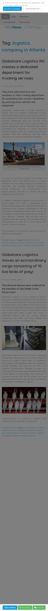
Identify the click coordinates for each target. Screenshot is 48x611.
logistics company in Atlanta (21, 243)
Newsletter (24, 16)
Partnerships (24, 22)
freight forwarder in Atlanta (13, 430)
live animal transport (28, 433)
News (5, 16)
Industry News (9, 22)
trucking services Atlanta (33, 245)
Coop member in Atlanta (34, 427)
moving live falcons (28, 435)
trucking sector (16, 245)
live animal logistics (10, 433)
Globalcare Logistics (34, 430)
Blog (14, 16)
